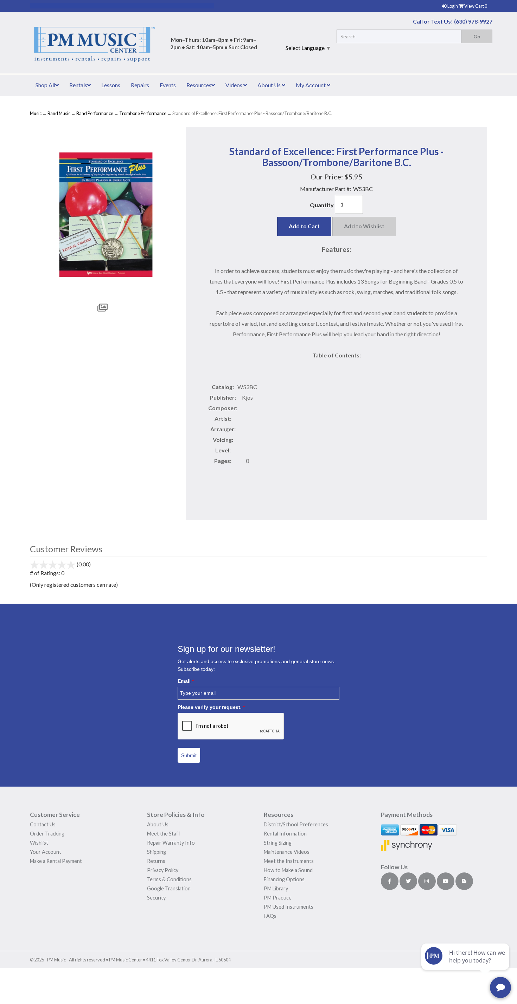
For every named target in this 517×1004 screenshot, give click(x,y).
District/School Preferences (296, 824)
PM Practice (278, 898)
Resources (198, 85)
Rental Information (285, 834)
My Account (311, 85)
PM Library (276, 888)
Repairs (140, 85)
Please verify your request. (211, 707)
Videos (234, 85)
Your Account (45, 852)
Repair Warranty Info (171, 843)
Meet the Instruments (289, 861)
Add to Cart (304, 226)
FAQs (270, 916)
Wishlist (39, 843)
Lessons (110, 85)
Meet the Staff (163, 834)
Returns (156, 861)
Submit (189, 755)
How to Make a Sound (288, 870)
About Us (269, 85)
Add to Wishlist (364, 226)
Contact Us (43, 824)
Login (453, 6)
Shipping (156, 852)
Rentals (78, 85)
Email (186, 681)
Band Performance (94, 113)
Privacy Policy (162, 870)
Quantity (322, 205)
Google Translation (169, 888)
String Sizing (278, 843)
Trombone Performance (142, 113)
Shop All (45, 85)
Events (168, 85)
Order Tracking (47, 834)
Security (156, 898)
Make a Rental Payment (56, 861)
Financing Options (284, 879)
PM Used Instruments (288, 907)
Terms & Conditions (169, 879)
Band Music (58, 113)
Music (36, 113)
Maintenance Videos (286, 852)
